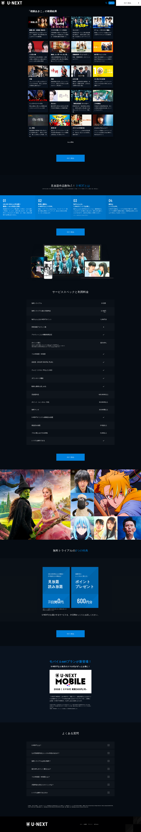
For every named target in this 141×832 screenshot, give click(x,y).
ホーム (81, 824)
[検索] (106, 2)
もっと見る (70, 142)
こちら (53, 346)
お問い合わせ (96, 824)
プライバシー (90, 824)
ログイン (111, 3)
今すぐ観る (127, 3)
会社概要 (85, 824)
